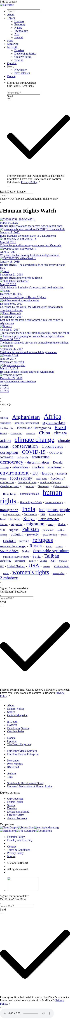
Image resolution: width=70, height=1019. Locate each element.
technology (5, 560)
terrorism (20, 560)
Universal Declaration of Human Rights (29, 786)
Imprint (11, 856)
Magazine (12, 43)
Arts (16, 34)
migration (35, 523)
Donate (11, 76)
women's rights (30, 572)
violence (46, 566)
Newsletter (20, 69)
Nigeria (13, 530)
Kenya (29, 518)
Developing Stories (25, 53)
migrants (16, 524)
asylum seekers (54, 422)
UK (53, 560)
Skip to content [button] (8, 1)
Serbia (49, 546)
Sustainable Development (16, 556)
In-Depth (12, 47)
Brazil (60, 427)
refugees (42, 540)
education (20, 467)
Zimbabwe (9, 578)
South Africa (9, 551)
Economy (19, 24)
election (38, 467)
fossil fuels (41, 478)
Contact (11, 846)
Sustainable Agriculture (51, 551)
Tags (10, 776)
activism (4, 417)
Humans (19, 21)
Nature (18, 27)
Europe (47, 473)
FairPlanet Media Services (22, 750)
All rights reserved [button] (17, 869)
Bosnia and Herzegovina (34, 428)
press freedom (50, 534)
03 (7, 384)
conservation (25, 446)
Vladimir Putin (61, 566)
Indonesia (30, 514)
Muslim (62, 524)
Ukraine (63, 561)
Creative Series (22, 56)
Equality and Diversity (20, 840)
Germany (43, 486)
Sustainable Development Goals (25, 783)
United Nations (16, 566)
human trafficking (54, 502)
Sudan (25, 551)
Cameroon (16, 433)
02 (4, 384)
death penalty (22, 457)
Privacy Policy (29, 182)
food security (21, 478)
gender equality (10, 486)
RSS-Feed (13, 767)
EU (35, 473)
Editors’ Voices (15, 708)
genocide (29, 486)
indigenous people (54, 509)
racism (9, 540)
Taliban (51, 556)
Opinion (12, 63)
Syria (36, 556)
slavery (59, 546)
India (28, 508)
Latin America (48, 519)
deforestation (41, 457)
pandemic (48, 529)
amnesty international (27, 422)
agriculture (5, 422)
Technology (21, 30)
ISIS (43, 514)
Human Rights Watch (31, 502)
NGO (2, 530)
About (10, 14)
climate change (34, 439)
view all (18, 37)
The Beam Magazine (19, 744)
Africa (52, 416)
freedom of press (27, 482)
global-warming (61, 486)
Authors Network (17, 818)
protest (64, 534)
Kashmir (15, 519)
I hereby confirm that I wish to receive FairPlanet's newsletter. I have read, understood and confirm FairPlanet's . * (35, 179)
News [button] (10, 66)
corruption (9, 452)
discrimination (38, 462)
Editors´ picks (15, 801)
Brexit (3, 433)
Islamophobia (56, 514)
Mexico (4, 524)
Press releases (22, 72)
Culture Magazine (17, 715)
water (6, 573)
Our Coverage (15, 798)
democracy (11, 462)
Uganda (43, 560)
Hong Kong (9, 493)
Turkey (32, 560)
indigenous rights (11, 514)
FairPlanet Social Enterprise (23, 754)
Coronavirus (52, 446)
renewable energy (13, 546)
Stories (11, 711)
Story (10, 40)
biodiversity (6, 428)
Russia (35, 545)
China (44, 432)
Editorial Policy (16, 836)
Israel (3, 519)
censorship (30, 433)
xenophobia (58, 573)
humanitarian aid (29, 493)
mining (51, 524)
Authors (11, 773)
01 (1, 384)
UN (2, 566)
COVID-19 (34, 452)
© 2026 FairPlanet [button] (17, 862)
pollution (17, 534)
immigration (9, 510)
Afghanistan (26, 417)
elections (54, 467)
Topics (11, 17)
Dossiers (19, 50)
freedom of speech (50, 482)
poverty (33, 534)
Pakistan (30, 529)
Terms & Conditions (18, 849)
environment (14, 472)
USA (33, 565)
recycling (24, 540)
